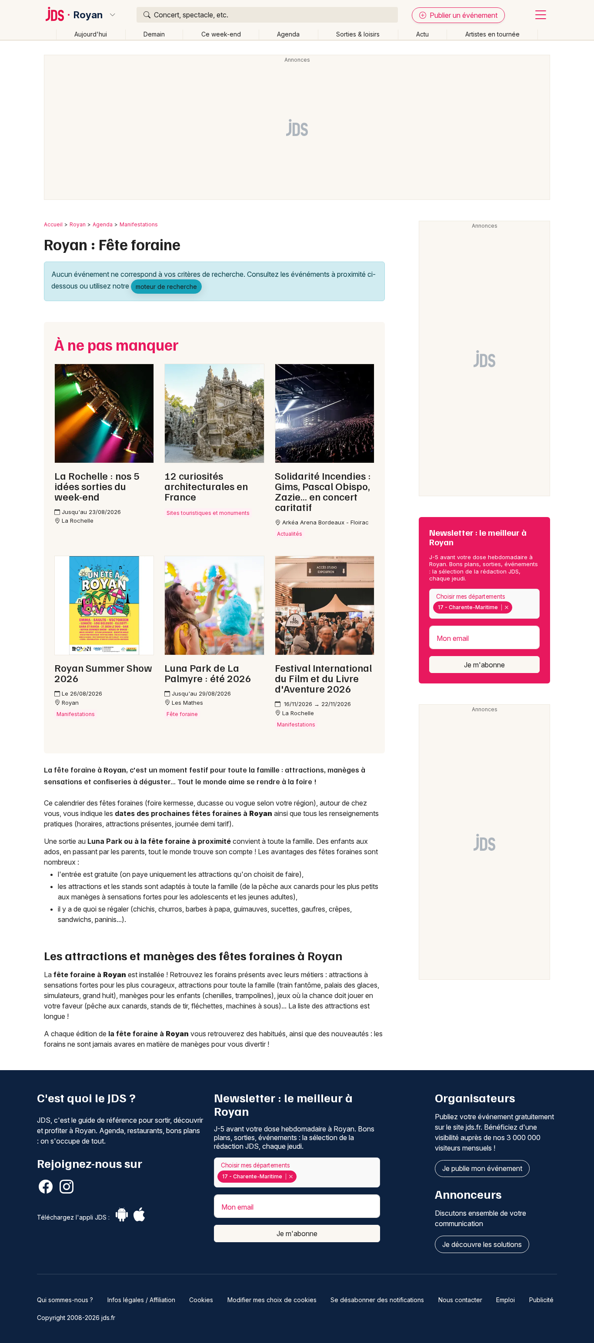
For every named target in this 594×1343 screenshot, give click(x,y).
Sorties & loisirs (358, 34)
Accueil (53, 224)
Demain (154, 34)
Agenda (288, 34)
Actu (422, 34)
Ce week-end (221, 34)
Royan (88, 15)
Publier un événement (462, 15)
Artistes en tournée (492, 34)
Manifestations (139, 224)
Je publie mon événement (482, 1168)
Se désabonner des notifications (377, 1299)
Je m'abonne (484, 664)
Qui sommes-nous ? (65, 1299)
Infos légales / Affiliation (141, 1299)
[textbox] (516, 607)
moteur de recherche (166, 286)
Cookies (201, 1299)
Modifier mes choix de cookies (272, 1299)
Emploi (505, 1299)
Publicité (541, 1299)
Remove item (506, 607)
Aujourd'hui (90, 34)
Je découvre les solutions (482, 1244)
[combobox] (484, 604)
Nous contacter (460, 1299)
